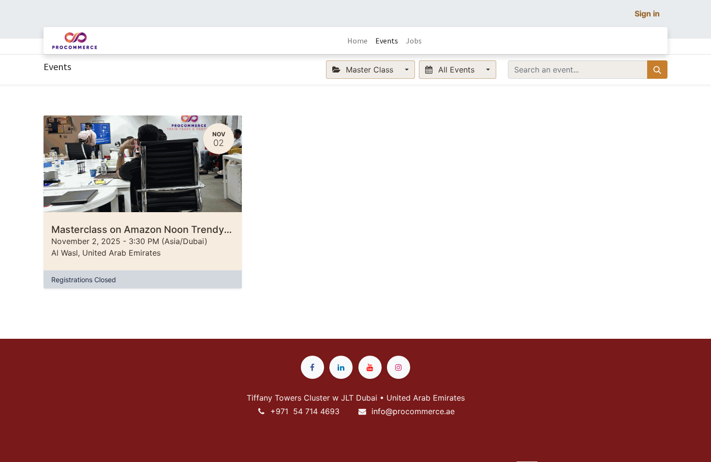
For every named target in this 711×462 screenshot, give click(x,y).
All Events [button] (456, 69)
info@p (384, 411)
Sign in (647, 13)
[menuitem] (357, 40)
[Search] (657, 69)
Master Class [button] (369, 69)
